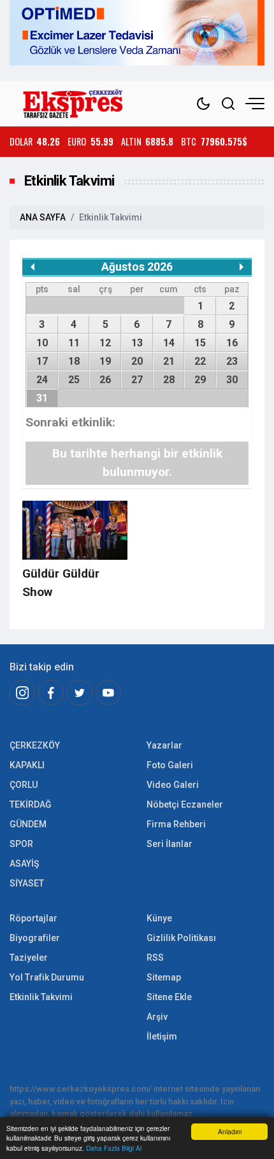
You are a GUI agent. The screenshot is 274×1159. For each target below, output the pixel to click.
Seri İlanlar (169, 844)
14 (169, 343)
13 (137, 343)
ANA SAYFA (43, 217)
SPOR (21, 844)
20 (137, 361)
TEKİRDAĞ (31, 804)
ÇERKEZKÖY (35, 745)
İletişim (162, 1036)
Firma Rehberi (176, 824)
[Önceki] (32, 267)
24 (42, 380)
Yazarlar (164, 745)
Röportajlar (33, 918)
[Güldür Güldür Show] (74, 530)
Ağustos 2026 (137, 267)
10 (42, 343)
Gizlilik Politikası (181, 938)
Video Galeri (173, 785)
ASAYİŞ (24, 863)
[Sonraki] (241, 267)
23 (232, 361)
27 (137, 380)
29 (200, 380)
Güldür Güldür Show (60, 582)
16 (232, 343)
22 (200, 361)
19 (105, 361)
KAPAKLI (27, 765)
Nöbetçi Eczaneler (185, 804)
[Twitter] (79, 692)
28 (169, 380)
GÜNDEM (28, 824)
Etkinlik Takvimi (41, 997)
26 (105, 380)
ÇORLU (24, 785)
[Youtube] (108, 692)
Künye (159, 918)
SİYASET (27, 883)
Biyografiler (35, 938)
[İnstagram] (22, 692)
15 (200, 343)
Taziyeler (29, 957)
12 (105, 343)
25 (74, 380)
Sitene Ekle (169, 997)
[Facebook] (51, 692)
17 (42, 361)
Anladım (230, 1131)
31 (42, 398)
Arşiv (157, 1017)
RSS (155, 957)
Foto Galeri (170, 765)
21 (169, 361)
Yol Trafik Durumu (47, 977)
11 (74, 343)
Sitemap (164, 977)
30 (232, 380)
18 (74, 361)
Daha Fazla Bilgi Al (113, 1148)
